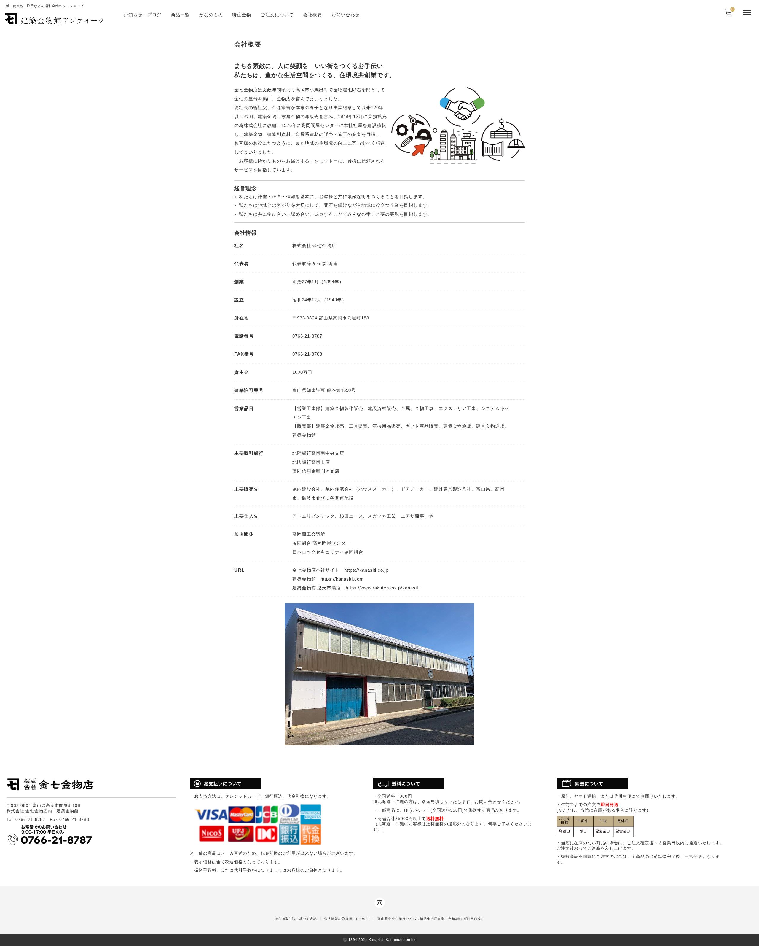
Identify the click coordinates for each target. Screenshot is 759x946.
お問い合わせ (345, 14)
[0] (728, 14)
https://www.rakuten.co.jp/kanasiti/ (383, 587)
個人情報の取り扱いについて (347, 918)
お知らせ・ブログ (142, 14)
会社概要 (312, 14)
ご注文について (277, 14)
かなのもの (211, 14)
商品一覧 (180, 14)
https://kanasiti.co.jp (366, 570)
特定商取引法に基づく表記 (296, 918)
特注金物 (241, 14)
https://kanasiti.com (341, 578)
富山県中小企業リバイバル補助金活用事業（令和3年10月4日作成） (430, 918)
